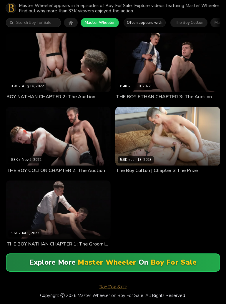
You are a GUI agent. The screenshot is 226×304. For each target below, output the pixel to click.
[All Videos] (71, 22)
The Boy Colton (189, 22)
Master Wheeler (100, 22)
